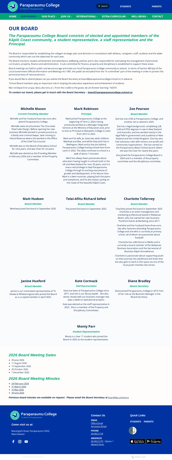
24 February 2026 (20, 383)
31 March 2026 (18, 386)
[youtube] (26, 441)
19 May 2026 (17, 389)
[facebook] (13, 441)
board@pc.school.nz (118, 397)
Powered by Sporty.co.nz (33, 457)
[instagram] (20, 441)
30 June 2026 (17, 392)
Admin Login (140, 457)
